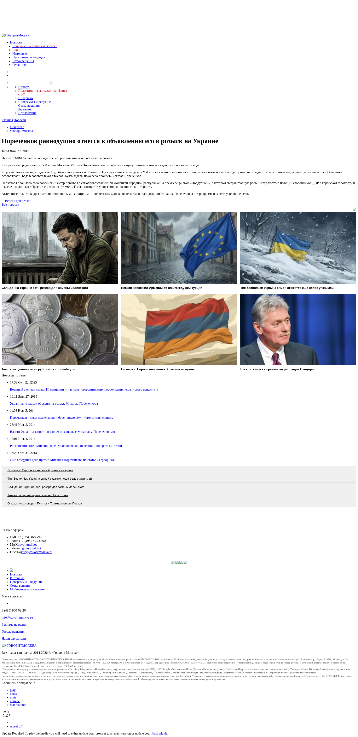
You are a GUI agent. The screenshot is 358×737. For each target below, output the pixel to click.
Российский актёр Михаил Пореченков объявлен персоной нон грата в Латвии (66, 446)
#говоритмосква (21, 131)
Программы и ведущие (28, 57)
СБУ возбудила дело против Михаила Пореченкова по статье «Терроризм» (62, 460)
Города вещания (13, 631)
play (13, 690)
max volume (18, 705)
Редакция (19, 64)
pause (13, 693)
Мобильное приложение (27, 589)
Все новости (10, 204)
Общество (17, 127)
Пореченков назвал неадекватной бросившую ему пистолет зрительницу (61, 417)
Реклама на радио (14, 624)
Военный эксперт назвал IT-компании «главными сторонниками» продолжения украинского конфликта (84, 389)
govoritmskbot (27, 544)
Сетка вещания (23, 61)
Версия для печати (18, 201)
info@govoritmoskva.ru (36, 552)
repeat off (16, 726)
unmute (15, 701)
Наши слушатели (14, 638)
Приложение (27, 113)
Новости (16, 42)
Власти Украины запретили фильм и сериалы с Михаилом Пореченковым (62, 431)
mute (13, 697)
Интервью (19, 53)
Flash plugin (159, 733)
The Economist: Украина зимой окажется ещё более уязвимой (49, 478)
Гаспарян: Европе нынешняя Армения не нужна (40, 470)
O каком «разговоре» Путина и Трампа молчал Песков (44, 503)
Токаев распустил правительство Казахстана (37, 495)
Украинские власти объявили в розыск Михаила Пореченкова (54, 403)
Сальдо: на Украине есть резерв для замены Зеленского (46, 487)
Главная (7, 120)
